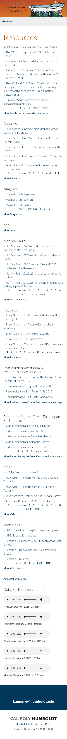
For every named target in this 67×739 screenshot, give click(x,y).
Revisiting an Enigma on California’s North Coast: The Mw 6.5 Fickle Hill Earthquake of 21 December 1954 (31, 74)
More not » (9, 230)
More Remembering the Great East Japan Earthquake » (32, 456)
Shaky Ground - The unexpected (24, 339)
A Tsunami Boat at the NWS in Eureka (28, 501)
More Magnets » (12, 214)
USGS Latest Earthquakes (21, 535)
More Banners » (11, 178)
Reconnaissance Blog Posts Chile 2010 (29, 391)
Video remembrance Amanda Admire (27, 441)
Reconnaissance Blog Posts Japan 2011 (29, 386)
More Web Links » (13, 568)
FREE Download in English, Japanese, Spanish (33, 530)
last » (44, 107)
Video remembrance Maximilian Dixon (28, 425)
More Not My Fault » (14, 299)
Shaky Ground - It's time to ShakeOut (27, 333)
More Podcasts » (12, 357)
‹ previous (20, 172)
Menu (8, 21)
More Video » (10, 514)
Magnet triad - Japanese (20, 194)
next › (36, 107)
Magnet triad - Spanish (19, 199)
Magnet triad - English (19, 205)
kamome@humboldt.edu (33, 701)
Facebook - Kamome (18, 559)
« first (9, 172)
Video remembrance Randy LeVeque (27, 431)
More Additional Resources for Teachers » (25, 112)
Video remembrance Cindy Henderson (29, 436)
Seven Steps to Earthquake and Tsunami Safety (33, 495)
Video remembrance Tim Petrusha (26, 447)
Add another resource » (15, 578)
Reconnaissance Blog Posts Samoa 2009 (29, 396)
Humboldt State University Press (33, 723)
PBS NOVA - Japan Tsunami (22, 472)
